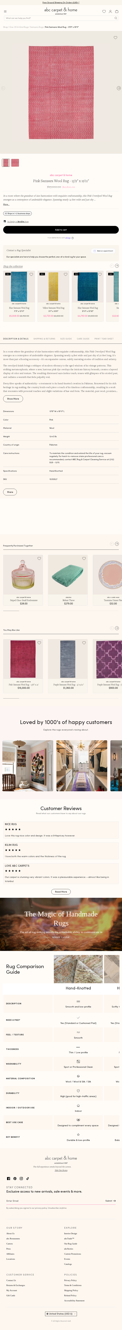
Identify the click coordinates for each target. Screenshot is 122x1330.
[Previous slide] (112, 266)
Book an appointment (105, 251)
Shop (5, 27)
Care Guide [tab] (83, 339)
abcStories (68, 1249)
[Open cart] (117, 11)
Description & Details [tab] (15, 339)
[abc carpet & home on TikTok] (27, 1178)
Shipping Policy (71, 1290)
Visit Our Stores (61, 1170)
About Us (10, 1233)
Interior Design (70, 1233)
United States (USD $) (60, 1313)
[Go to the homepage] (61, 14)
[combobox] (61, 18)
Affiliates (10, 1254)
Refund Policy (70, 1295)
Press (8, 1249)
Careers (9, 1244)
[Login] (110, 11)
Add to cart (61, 229)
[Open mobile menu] (5, 11)
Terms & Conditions (72, 1285)
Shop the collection (13, 266)
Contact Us (11, 1280)
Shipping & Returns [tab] (44, 339)
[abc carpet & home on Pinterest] (15, 1178)
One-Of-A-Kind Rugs (18, 27)
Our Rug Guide (70, 1244)
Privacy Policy (70, 1280)
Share (10, 492)
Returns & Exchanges (15, 1285)
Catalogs (68, 1264)
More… (6, 204)
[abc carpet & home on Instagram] (21, 1178)
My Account (11, 1290)
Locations (10, 1259)
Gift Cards (10, 1295)
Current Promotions (72, 1254)
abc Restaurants (13, 1239)
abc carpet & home (61, 175)
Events (67, 1259)
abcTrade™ (69, 1239)
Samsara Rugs (36, 27)
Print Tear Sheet (104, 339)
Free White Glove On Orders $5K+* (61, 2)
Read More (61, 891)
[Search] (116, 18)
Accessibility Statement (74, 1301)
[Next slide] (117, 266)
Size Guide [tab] (66, 339)
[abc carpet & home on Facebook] (8, 1178)
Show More (13, 398)
